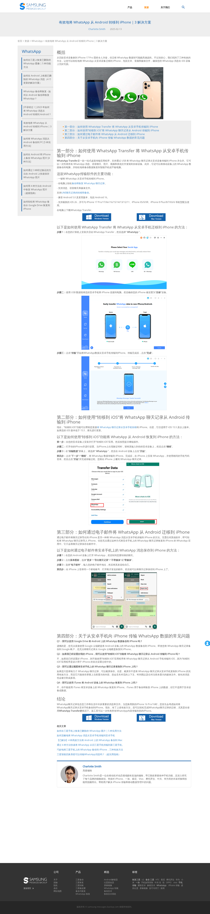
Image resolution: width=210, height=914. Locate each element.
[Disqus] (124, 826)
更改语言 (27, 888)
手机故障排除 (147, 882)
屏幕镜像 (108, 885)
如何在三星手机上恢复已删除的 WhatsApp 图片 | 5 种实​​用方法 (89, 730)
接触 (56, 882)
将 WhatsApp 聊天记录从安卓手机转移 (117, 427)
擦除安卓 (142, 885)
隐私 (56, 885)
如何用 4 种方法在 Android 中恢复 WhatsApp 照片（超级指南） (37, 189)
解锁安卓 (151, 885)
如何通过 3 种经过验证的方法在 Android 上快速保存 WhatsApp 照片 (37, 174)
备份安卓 (108, 891)
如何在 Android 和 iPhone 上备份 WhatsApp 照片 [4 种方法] (37, 158)
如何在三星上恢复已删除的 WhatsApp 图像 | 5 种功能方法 (37, 63)
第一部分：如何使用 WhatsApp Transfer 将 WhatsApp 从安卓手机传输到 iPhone (111, 126)
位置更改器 (109, 882)
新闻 (163, 888)
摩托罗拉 (170, 879)
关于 (56, 879)
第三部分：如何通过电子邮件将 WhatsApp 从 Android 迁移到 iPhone (105, 134)
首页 (20, 41)
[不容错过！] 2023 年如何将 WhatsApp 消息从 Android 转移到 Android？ (37, 111)
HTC (157, 879)
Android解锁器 (111, 879)
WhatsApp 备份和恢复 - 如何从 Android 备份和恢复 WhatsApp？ (37, 95)
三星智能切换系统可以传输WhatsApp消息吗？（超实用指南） (89, 754)
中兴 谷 (158, 882)
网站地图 (58, 891)
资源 (146, 7)
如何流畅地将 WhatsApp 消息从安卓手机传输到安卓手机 (86, 735)
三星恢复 (80, 882)
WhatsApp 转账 (111, 888)
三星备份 (80, 879)
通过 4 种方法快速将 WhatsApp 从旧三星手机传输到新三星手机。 (90, 744)
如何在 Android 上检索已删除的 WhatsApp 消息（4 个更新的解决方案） (37, 79)
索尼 (163, 879)
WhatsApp (37, 41)
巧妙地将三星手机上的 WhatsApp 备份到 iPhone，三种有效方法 (90, 749)
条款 (56, 888)
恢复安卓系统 (110, 894)
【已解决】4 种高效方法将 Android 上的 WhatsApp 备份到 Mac (89, 740)
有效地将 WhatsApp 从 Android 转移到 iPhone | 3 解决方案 (37, 126)
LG (143, 879)
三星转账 (80, 885)
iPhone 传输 (174, 885)
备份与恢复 (81, 891)
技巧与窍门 (154, 888)
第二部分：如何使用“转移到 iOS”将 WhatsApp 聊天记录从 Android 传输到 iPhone (112, 130)
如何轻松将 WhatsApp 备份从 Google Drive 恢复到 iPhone (36, 205)
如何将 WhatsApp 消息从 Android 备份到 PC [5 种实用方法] (37, 142)
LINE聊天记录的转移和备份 (75, 192)
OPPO (168, 882)
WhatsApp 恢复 (83, 894)
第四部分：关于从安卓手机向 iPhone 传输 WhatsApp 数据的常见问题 (105, 137)
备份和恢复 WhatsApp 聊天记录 (88, 183)
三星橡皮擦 (81, 888)
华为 (178, 879)
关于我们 (165, 7)
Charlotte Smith (96, 29)
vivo (175, 882)
